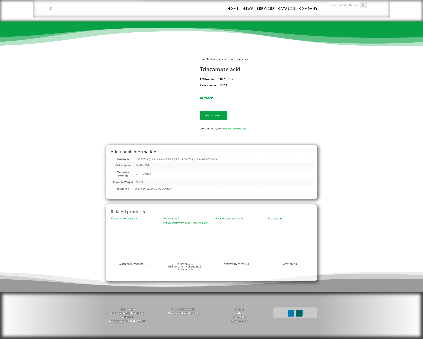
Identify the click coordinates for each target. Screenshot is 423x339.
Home (233, 8)
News (248, 8)
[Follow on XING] (299, 313)
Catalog (286, 8)
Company (308, 8)
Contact (239, 309)
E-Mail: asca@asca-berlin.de (183, 313)
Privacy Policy (239, 321)
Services (265, 8)
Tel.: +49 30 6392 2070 (183, 309)
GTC (239, 313)
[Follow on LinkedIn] (291, 313)
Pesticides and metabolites (219, 59)
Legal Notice (239, 317)
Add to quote (213, 115)
